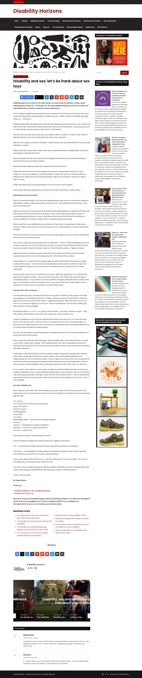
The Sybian (17, 417)
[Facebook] (17, 554)
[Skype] (72, 97)
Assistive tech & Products (71, 21)
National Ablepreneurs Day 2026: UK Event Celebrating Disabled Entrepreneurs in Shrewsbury (119, 95)
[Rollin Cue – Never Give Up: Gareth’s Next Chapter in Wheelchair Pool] (103, 247)
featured (52, 545)
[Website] (28, 568)
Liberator (16, 425)
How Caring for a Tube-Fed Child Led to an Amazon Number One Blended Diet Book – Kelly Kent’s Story (119, 193)
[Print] (82, 97)
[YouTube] (35, 568)
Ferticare (56, 185)
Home (17, 72)
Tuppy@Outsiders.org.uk (72, 377)
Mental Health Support (75, 27)
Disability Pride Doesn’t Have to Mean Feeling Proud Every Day (119, 279)
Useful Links (90, 27)
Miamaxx (27, 655)
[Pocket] (67, 97)
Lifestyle (25, 21)
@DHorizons (62, 501)
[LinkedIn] (47, 97)
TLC (14, 446)
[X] (22, 554)
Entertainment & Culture (92, 21)
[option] (72, 601)
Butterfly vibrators (20, 409)
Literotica (16, 430)
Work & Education (110, 21)
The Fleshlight (18, 404)
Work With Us (102, 27)
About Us (46, 27)
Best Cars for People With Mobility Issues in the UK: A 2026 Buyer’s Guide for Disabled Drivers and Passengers (61, 2)
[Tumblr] (52, 97)
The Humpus (18, 401)
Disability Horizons (22, 91)
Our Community (58, 27)
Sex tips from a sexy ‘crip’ (24, 493)
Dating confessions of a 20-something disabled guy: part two (72, 601)
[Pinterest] (57, 97)
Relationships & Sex (26, 72)
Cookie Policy (124, 674)
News (17, 21)
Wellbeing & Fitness (37, 21)
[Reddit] (62, 97)
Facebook (44, 501)
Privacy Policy (114, 674)
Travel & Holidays (53, 21)
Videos (37, 27)
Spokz (67, 322)
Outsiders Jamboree (44, 459)
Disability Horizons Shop (23, 27)
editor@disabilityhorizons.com (24, 504)
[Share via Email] (77, 97)
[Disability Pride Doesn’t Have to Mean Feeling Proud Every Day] (103, 291)
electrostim (26, 174)
